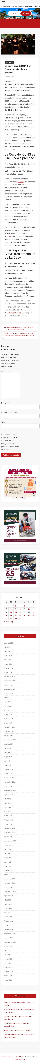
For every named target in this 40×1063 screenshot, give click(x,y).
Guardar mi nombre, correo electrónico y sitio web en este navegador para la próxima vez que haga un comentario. (10, 442)
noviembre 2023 (10, 782)
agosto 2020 (8, 946)
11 (29, 609)
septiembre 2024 (10, 740)
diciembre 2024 (9, 727)
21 (11, 615)
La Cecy (21, 182)
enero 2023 (8, 824)
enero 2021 (8, 925)
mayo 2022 (8, 858)
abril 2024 (7, 761)
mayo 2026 (8, 655)
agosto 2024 (8, 744)
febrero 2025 (8, 719)
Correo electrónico (9, 413)
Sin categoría (10, 62)
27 (6, 618)
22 (16, 615)
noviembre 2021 (10, 883)
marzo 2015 (8, 980)
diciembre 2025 (9, 677)
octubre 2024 (8, 736)
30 (20, 618)
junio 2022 (7, 853)
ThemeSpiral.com (21, 1059)
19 (33, 612)
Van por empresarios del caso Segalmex (18, 1030)
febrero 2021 (8, 921)
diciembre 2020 (9, 929)
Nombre (5, 403)
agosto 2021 (8, 896)
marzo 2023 (8, 816)
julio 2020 (7, 950)
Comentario (6, 371)
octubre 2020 (8, 938)
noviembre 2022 (10, 832)
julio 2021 (7, 900)
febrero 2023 (8, 820)
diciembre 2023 (9, 778)
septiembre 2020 (10, 942)
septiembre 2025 (10, 689)
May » (12, 622)
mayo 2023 (8, 807)
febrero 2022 (8, 870)
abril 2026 (7, 660)
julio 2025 (7, 698)
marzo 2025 (8, 714)
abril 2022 (7, 862)
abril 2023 (7, 811)
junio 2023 (7, 803)
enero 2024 (8, 773)
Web (3, 422)
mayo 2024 (8, 757)
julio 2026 (7, 647)
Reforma (21, 995)
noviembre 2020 (10, 934)
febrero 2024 (8, 769)
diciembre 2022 (9, 828)
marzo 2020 (8, 967)
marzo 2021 (8, 917)
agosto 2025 (8, 693)
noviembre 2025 (10, 681)
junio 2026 (7, 651)
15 (16, 612)
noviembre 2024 (10, 731)
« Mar (6, 622)
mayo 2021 (8, 908)
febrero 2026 (8, 668)
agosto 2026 (8, 643)
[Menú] (3, 2)
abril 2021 (7, 913)
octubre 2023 (8, 786)
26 (33, 615)
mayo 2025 (8, 706)
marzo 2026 (8, 664)
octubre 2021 (8, 887)
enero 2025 (8, 723)
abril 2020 (7, 963)
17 (24, 612)
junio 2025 (7, 702)
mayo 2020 (8, 959)
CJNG (10, 236)
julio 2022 (7, 849)
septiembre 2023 (10, 790)
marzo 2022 (8, 866)
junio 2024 (7, 752)
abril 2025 (7, 710)
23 (20, 615)
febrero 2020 (8, 971)
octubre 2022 (8, 837)
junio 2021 (7, 904)
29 (16, 618)
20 (6, 615)
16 (20, 612)
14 (11, 612)
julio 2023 (7, 799)
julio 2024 (7, 748)
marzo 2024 (8, 765)
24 (24, 615)
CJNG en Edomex (14, 313)
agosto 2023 (8, 794)
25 (29, 615)
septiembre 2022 (10, 841)
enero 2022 (8, 875)
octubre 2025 (8, 685)
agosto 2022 (8, 845)
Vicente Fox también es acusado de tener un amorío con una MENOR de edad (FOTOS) (19, 334)
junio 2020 (7, 955)
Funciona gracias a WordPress (13, 1057)
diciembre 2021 (9, 879)
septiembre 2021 (10, 891)
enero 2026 (8, 672)
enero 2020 (8, 976)
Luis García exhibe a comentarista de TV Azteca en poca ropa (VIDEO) (18, 328)
